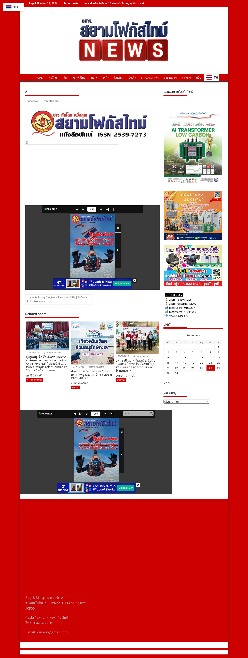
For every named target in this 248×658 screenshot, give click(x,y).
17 (176, 362)
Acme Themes (157, 652)
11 (184, 357)
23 (168, 368)
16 (168, 362)
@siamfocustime (52, 100)
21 (210, 362)
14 (210, 357)
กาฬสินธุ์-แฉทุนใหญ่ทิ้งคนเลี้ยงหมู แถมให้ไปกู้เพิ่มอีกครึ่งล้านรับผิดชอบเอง (56, 299)
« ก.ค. (166, 383)
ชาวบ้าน (186, 77)
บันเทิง (132, 77)
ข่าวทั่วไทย (79, 77)
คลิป (198, 77)
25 (184, 368)
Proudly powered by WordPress (101, 652)
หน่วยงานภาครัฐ (150, 77)
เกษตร (94, 77)
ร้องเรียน (118, 77)
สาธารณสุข (170, 77)
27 (201, 368)
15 (218, 357)
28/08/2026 (33, 352)
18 (184, 362)
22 (218, 362)
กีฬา (65, 77)
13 (201, 357)
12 (192, 357)
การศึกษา (53, 77)
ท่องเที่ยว (75, 387)
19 (192, 362)
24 (176, 368)
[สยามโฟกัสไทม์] (28, 77)
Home (39, 77)
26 (192, 368)
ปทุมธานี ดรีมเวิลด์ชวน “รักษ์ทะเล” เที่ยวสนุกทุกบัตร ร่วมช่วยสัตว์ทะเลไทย (122, 3)
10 (176, 357)
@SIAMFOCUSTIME (52, 352)
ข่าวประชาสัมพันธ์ (34, 379)
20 (201, 362)
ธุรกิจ (106, 77)
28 (210, 368)
